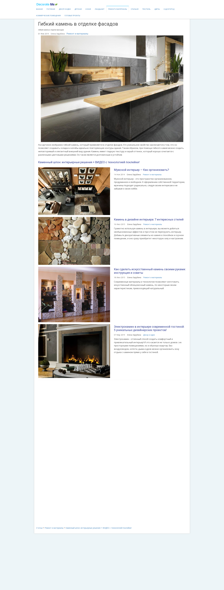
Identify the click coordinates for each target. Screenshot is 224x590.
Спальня (134, 9)
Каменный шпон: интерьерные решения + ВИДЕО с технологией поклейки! (89, 162)
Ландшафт (99, 9)
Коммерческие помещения (48, 15)
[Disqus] (112, 416)
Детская (78, 9)
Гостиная (51, 9)
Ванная (39, 9)
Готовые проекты (72, 15)
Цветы (157, 9)
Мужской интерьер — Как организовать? (141, 169)
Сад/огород (169, 9)
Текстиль (146, 9)
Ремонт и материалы (117, 9)
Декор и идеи (65, 9)
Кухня (88, 9)
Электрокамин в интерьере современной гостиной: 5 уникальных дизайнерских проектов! (149, 328)
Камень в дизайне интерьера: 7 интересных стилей (149, 219)
